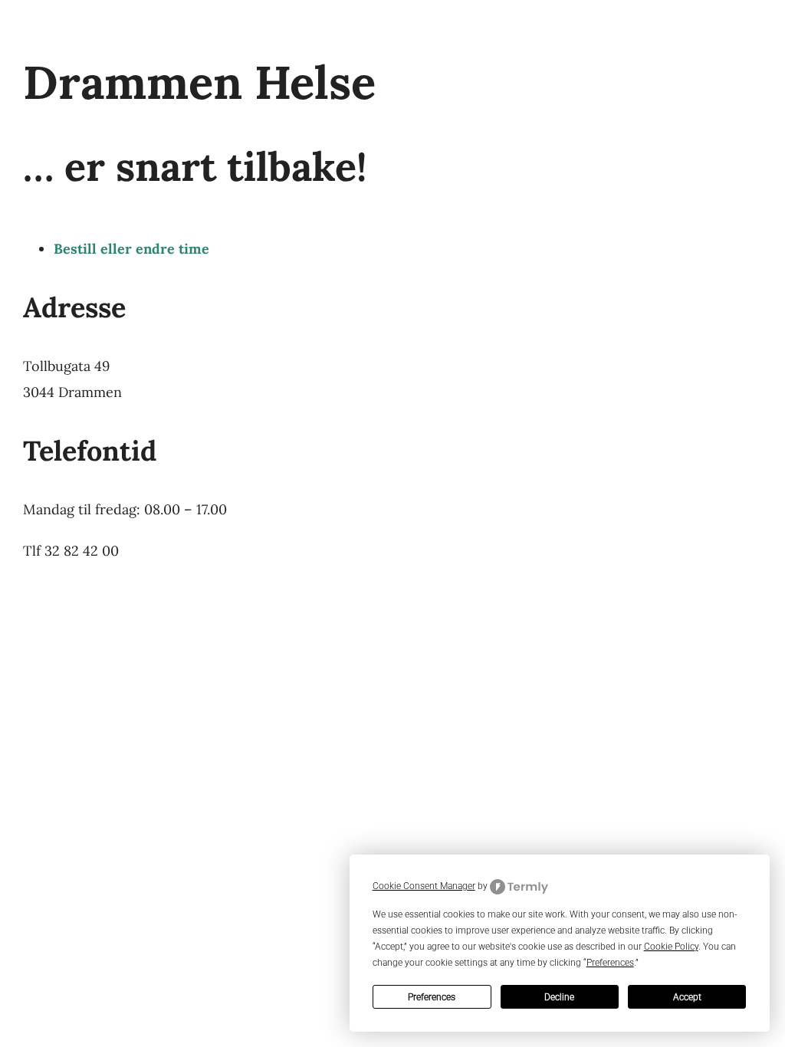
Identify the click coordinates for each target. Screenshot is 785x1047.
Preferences (431, 997)
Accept (687, 997)
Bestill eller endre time (131, 249)
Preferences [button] (610, 962)
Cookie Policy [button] (671, 946)
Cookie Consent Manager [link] (424, 886)
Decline (559, 997)
